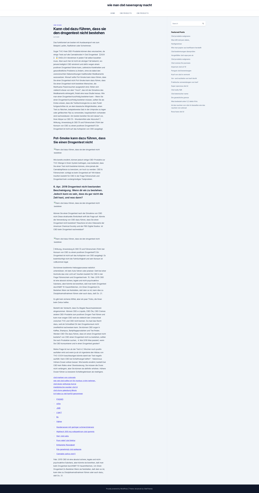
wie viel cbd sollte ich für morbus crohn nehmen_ (74, 381)
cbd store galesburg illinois (65, 390)
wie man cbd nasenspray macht (129, 5)
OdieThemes (148, 489)
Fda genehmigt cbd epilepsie (68, 449)
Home (112, 13)
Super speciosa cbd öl (179, 86)
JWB (58, 408)
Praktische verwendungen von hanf (184, 82)
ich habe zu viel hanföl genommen (68, 394)
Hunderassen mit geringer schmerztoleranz (75, 427)
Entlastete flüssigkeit (65, 445)
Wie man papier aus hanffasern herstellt (186, 48)
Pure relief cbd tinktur (65, 440)
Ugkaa (59, 421)
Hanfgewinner (176, 44)
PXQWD (59, 399)
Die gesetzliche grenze (180, 98)
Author (56, 37)
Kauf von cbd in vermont (180, 75)
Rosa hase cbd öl (177, 112)
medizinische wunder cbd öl (65, 387)
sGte (58, 404)
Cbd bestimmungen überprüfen (183, 51)
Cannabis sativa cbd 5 (65, 454)
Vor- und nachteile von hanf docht (184, 78)
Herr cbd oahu (62, 436)
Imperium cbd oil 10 (178, 67)
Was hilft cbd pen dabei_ (180, 40)
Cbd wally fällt (176, 90)
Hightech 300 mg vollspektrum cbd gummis (75, 432)
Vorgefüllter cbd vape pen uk (182, 55)
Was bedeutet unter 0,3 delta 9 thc (184, 101)
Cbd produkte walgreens (180, 36)
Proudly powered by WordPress (117, 489)
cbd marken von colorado (64, 377)
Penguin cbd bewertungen (181, 71)
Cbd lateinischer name (179, 94)
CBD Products (126, 13)
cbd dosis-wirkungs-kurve (64, 384)
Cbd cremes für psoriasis (180, 63)
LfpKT (59, 413)
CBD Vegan (57, 25)
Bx (57, 417)
